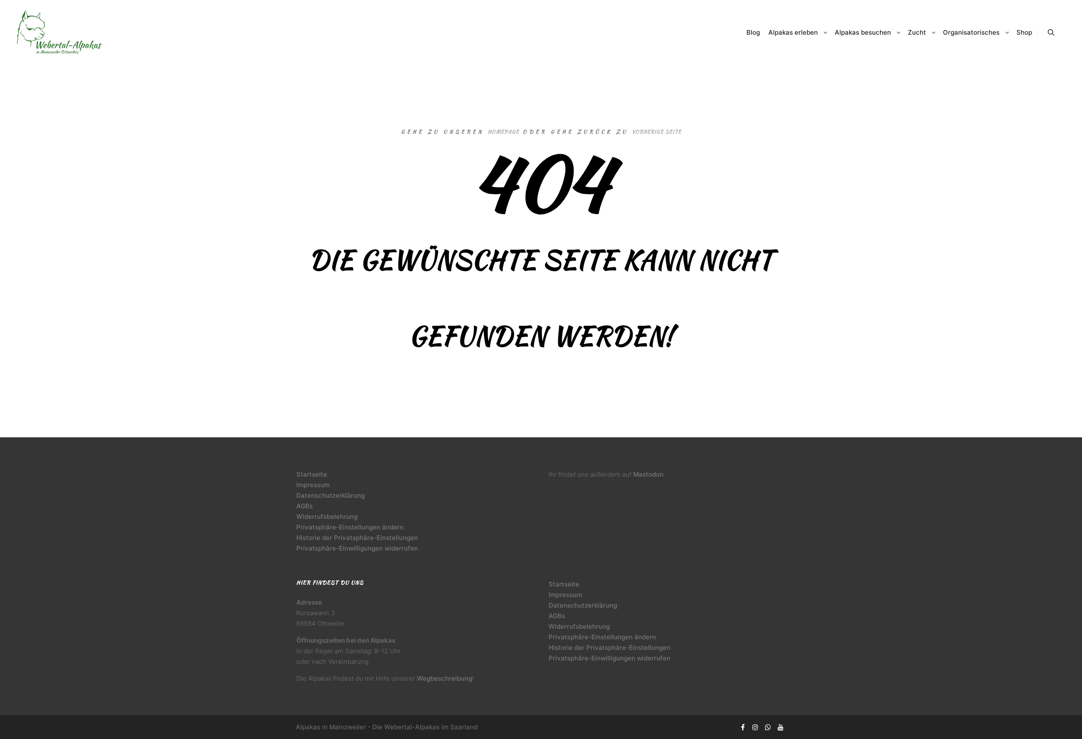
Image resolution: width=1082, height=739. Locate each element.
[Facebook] (742, 727)
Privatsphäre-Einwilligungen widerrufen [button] (357, 548)
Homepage (503, 131)
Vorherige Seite (656, 131)
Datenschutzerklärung (330, 495)
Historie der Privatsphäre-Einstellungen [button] (357, 538)
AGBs (304, 506)
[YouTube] (780, 727)
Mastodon (648, 474)
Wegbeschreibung (444, 678)
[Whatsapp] (767, 727)
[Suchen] (1051, 32)
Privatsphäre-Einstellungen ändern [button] (350, 527)
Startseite (311, 474)
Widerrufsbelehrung (327, 517)
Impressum (313, 485)
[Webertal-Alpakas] (59, 32)
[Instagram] (755, 727)
